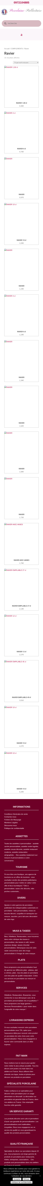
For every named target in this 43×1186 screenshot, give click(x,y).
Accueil (6, 49)
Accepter (17, 1179)
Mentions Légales (11, 823)
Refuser (27, 1179)
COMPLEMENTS (17, 49)
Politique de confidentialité (21, 1182)
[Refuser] (40, 1176)
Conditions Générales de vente (16, 814)
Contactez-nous (10, 817)
